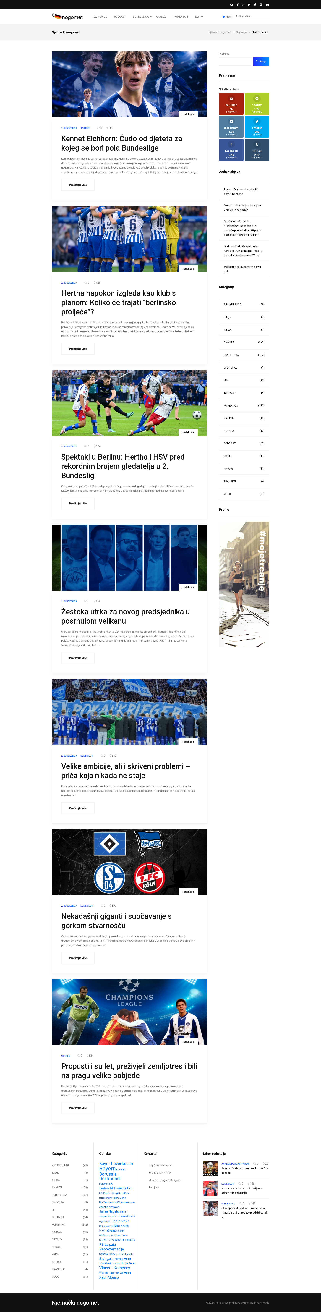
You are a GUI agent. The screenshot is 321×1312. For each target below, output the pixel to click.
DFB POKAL (244, 367)
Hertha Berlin (119, 1198)
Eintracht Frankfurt (113, 1188)
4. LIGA (244, 329)
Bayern (107, 1168)
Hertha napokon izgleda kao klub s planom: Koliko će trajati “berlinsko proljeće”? (118, 302)
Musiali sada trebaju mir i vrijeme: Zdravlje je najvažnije (243, 207)
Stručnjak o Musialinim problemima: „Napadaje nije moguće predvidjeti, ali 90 (244, 1213)
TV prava (115, 1263)
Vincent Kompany (114, 1268)
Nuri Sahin (118, 1230)
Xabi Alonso (109, 1277)
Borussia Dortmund (109, 1176)
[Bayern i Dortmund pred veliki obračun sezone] (210, 1168)
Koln (117, 1216)
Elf (130, 1188)
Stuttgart (105, 1259)
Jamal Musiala (128, 1202)
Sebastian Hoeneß (123, 1254)
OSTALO (244, 430)
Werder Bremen (109, 1272)
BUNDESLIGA (141, 16)
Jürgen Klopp (106, 1216)
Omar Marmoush (119, 1235)
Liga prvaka (119, 1221)
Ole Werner (105, 1235)
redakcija (188, 114)
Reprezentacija (111, 1249)
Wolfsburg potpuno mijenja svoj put (242, 269)
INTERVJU (244, 392)
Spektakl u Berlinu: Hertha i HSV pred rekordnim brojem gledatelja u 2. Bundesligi (123, 466)
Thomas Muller (122, 1259)
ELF (197, 16)
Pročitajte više (78, 184)
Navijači (109, 1226)
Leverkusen (127, 1216)
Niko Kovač (121, 1226)
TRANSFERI (244, 481)
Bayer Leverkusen (116, 1163)
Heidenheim (105, 1197)
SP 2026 (244, 468)
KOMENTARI (181, 16)
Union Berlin (128, 1263)
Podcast (116, 1239)
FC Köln (103, 1193)
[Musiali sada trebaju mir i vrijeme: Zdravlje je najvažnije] (210, 1188)
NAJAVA (244, 418)
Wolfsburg (125, 1273)
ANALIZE (161, 16)
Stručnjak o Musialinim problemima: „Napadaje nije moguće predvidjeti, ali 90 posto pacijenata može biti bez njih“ (242, 228)
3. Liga (244, 317)
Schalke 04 (105, 1254)
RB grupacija (128, 1240)
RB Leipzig (107, 1244)
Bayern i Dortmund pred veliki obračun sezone (241, 191)
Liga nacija (104, 1221)
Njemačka (106, 1230)
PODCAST (120, 16)
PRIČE (244, 456)
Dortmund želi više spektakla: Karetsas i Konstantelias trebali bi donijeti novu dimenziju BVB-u (243, 251)
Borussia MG (106, 1183)
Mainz (102, 1226)
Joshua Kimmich (109, 1207)
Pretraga (224, 53)
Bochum (120, 1169)
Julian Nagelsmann (113, 1211)
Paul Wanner (105, 1240)
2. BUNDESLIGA (244, 304)
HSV (117, 1202)
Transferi (105, 1263)
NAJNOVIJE (99, 16)
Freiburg (113, 1193)
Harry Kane (123, 1193)
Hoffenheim (106, 1202)
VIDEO (244, 494)
